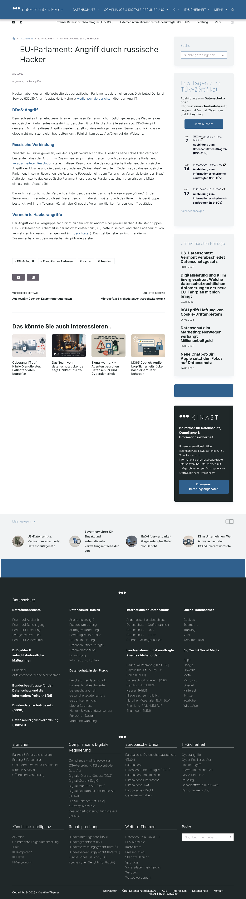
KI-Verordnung (22, 862)
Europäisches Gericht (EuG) (88, 857)
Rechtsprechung (84, 826)
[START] (13, 38)
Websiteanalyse (194, 640)
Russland (105, 261)
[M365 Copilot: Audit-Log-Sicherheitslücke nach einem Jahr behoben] (148, 345)
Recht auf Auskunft (25, 620)
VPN (187, 635)
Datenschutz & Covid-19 (142, 837)
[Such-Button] (223, 55)
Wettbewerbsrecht (138, 877)
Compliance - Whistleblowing (89, 760)
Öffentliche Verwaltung (28, 775)
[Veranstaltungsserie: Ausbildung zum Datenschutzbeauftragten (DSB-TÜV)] (201, 139)
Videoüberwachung (83, 721)
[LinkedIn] (21, 22)
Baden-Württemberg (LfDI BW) (147, 665)
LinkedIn (189, 670)
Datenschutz (84, 10)
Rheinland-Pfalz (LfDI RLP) (144, 705)
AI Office (18, 837)
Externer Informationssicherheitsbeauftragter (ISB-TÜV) (155, 22)
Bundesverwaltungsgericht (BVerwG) (94, 852)
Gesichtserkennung (82, 700)
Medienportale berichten (94, 98)
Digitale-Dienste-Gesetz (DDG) (90, 775)
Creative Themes (48, 892)
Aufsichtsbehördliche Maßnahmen (36, 675)
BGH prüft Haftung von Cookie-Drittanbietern (202, 312)
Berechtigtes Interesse (85, 635)
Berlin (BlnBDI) (136, 675)
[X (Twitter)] (13, 22)
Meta (187, 675)
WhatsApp (191, 705)
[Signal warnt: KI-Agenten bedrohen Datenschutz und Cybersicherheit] (108, 345)
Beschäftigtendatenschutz (88, 680)
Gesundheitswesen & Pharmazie (35, 765)
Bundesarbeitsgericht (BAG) (88, 837)
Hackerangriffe (33, 81)
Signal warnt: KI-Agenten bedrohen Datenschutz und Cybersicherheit (105, 368)
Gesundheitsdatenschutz (87, 695)
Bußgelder (19, 670)
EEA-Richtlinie (135, 842)
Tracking (189, 630)
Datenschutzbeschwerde (87, 685)
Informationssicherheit (197, 770)
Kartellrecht (133, 847)
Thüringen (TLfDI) (138, 710)
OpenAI (189, 685)
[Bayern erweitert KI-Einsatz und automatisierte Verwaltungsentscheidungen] (75, 541)
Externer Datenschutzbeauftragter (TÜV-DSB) (84, 22)
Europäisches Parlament (57, 261)
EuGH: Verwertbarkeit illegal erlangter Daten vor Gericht (156, 541)
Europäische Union (142, 744)
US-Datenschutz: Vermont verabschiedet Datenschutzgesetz (203, 257)
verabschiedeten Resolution (32, 163)
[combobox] (200, 55)
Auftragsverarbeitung (84, 630)
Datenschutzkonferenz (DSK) (146, 680)
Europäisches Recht (139, 790)
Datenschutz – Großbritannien (147, 625)
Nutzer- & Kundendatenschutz (90, 710)
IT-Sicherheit (195, 10)
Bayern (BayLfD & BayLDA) (144, 670)
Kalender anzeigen (192, 210)
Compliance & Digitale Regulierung (134, 10)
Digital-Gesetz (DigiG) (84, 780)
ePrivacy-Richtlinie (82, 806)
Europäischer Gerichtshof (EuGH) (92, 862)
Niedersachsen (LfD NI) (142, 695)
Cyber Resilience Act (196, 760)
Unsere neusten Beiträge (203, 243)
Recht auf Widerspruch (28, 640)
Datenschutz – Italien (141, 635)
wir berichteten (79, 233)
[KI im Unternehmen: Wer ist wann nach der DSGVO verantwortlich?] (188, 541)
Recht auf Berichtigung (28, 625)
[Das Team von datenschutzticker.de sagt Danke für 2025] (69, 345)
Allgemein (17, 81)
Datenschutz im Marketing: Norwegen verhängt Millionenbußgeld (201, 334)
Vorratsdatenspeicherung (142, 867)
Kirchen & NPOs (23, 770)
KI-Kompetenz (22, 852)
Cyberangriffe (191, 755)
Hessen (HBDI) (136, 690)
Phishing (188, 780)
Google (188, 665)
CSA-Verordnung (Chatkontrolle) (91, 765)
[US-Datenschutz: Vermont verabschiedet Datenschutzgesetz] (18, 541)
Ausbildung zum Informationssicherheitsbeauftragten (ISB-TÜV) (210, 173)
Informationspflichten (84, 660)
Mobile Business (80, 705)
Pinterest (190, 690)
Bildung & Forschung (26, 760)
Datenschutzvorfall (82, 690)
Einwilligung (77, 655)
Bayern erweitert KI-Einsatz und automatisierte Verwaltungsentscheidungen (102, 541)
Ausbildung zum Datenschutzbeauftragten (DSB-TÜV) (210, 149)
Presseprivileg (135, 852)
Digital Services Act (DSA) (87, 801)
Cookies (189, 620)
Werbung (131, 872)
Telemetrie (191, 625)
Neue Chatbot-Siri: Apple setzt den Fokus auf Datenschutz (202, 358)
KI (174, 10)
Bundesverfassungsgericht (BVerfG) (94, 847)
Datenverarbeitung (82, 650)
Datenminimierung (82, 640)
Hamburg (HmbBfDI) (140, 685)
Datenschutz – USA (140, 630)
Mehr (218, 10)
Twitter (189, 695)
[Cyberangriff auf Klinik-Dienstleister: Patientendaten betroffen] (29, 345)
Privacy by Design (82, 715)
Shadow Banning (137, 857)
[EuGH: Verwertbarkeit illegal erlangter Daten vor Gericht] (131, 541)
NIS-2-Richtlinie (193, 775)
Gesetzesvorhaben (138, 795)
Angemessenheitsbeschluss (145, 620)
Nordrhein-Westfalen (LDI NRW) (148, 700)
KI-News (18, 857)
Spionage (131, 862)
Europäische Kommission (142, 775)
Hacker (85, 261)
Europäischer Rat (137, 785)
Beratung (202, 22)
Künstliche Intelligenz (31, 826)
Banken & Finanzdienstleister (32, 755)
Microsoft (190, 680)
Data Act (75, 770)
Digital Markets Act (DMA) (87, 786)
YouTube (190, 700)
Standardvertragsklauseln (144, 640)
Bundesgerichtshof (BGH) (87, 842)
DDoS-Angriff (24, 261)
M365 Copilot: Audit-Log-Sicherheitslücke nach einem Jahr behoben (147, 368)
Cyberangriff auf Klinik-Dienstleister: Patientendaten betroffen (26, 368)
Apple (187, 660)
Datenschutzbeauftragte (86, 645)
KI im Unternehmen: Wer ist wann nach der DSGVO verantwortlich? (215, 541)
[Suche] (232, 9)
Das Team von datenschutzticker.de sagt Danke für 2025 (67, 366)
